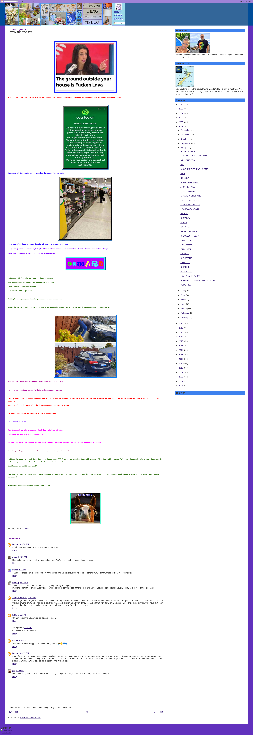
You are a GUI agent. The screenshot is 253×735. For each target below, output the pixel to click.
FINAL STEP (186, 249)
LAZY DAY (185, 262)
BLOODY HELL (187, 258)
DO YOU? (184, 178)
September (186, 143)
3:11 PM (25, 653)
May (183, 300)
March (184, 308)
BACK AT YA (186, 271)
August (184, 148)
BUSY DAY (185, 218)
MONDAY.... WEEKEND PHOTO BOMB (197, 280)
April (183, 304)
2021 (181, 126)
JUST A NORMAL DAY (190, 276)
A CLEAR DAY (186, 245)
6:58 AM (25, 544)
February (185, 313)
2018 (181, 332)
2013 (181, 354)
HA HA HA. (185, 227)
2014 (181, 350)
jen (13, 670)
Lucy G (15, 615)
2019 (181, 328)
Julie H (15, 557)
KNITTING (185, 267)
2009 (181, 372)
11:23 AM (24, 582)
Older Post (158, 712)
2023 (181, 118)
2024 (181, 113)
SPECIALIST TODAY (189, 236)
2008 (181, 377)
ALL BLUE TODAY (188, 151)
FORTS (183, 222)
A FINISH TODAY (188, 160)
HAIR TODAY (186, 240)
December (186, 130)
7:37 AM (23, 557)
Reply (14, 550)
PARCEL (184, 214)
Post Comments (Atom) (30, 717)
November (186, 134)
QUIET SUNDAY (187, 191)
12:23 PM (24, 615)
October (185, 139)
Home (85, 712)
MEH (182, 173)
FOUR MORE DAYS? (189, 182)
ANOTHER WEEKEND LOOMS (194, 169)
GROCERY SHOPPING (190, 196)
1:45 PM (22, 640)
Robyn (15, 640)
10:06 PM (20, 670)
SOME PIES (185, 285)
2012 (181, 359)
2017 (181, 337)
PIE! (182, 165)
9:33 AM (22, 570)
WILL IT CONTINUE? (189, 200)
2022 (181, 122)
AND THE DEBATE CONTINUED (194, 156)
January (185, 317)
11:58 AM (32, 597)
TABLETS (184, 254)
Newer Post (13, 712)
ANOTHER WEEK (188, 187)
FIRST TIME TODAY (189, 231)
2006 (181, 386)
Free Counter (6, 733)
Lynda (15, 570)
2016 (181, 341)
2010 (181, 368)
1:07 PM (28, 628)
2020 (181, 323)
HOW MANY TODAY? (20, 32)
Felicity (15, 582)
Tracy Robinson (19, 597)
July (183, 291)
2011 (181, 363)
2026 (181, 104)
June (183, 295)
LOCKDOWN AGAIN (189, 209)
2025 (181, 109)
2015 (181, 346)
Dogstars (16, 544)
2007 (181, 381)
